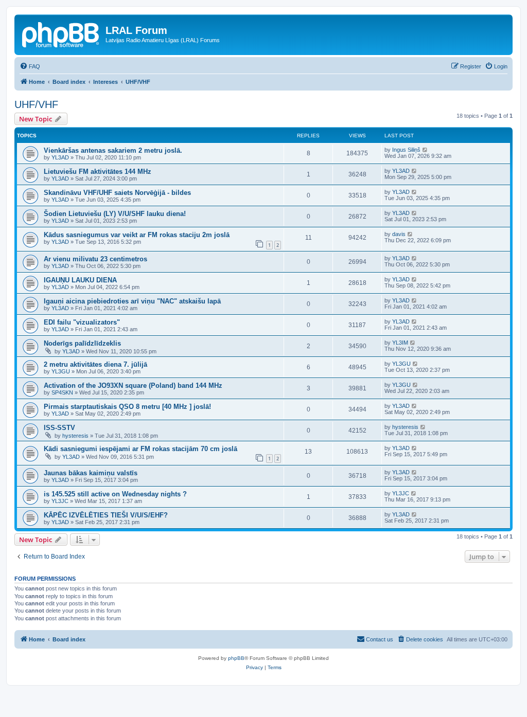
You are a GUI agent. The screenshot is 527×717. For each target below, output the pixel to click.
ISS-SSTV (59, 428)
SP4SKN (62, 392)
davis (399, 234)
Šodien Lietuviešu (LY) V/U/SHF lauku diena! (115, 214)
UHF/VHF (36, 104)
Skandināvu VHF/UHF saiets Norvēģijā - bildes (117, 192)
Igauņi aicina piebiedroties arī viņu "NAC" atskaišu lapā (132, 301)
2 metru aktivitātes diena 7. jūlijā (95, 364)
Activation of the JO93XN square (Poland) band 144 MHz (133, 385)
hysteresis (75, 436)
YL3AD (60, 157)
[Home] (61, 33)
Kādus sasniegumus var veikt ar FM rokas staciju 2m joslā (137, 235)
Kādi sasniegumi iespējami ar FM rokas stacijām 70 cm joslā (140, 449)
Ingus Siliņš (406, 150)
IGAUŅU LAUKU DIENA (80, 280)
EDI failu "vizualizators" (82, 322)
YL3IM (400, 342)
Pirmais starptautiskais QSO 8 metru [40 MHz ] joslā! (127, 406)
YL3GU (60, 371)
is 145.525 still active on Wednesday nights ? (115, 494)
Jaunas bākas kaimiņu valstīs (90, 473)
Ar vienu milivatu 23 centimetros (95, 259)
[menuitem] (30, 66)
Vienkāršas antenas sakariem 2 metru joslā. (113, 150)
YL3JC (59, 501)
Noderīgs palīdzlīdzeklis (82, 343)
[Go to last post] (425, 150)
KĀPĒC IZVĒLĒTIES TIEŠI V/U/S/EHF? (106, 515)
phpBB (236, 658)
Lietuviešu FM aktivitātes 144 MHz (97, 171)
